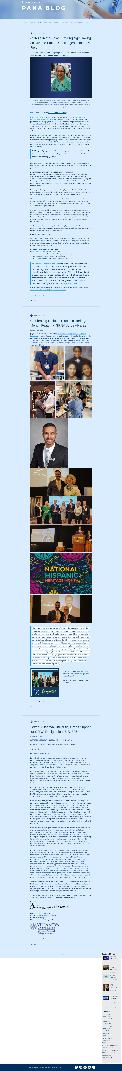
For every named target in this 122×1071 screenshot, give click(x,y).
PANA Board (64, 22)
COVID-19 (104, 1048)
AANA (108, 1052)
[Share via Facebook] (31, 295)
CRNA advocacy (114, 1045)
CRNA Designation (107, 1057)
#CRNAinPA (105, 1045)
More (88, 22)
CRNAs (104, 1052)
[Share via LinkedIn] (39, 295)
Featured (32, 22)
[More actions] (91, 33)
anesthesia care (106, 1055)
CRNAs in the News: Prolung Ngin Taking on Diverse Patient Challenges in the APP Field (60, 42)
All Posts (24, 22)
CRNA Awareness (113, 1050)
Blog (39, 22)
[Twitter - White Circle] (85, 1067)
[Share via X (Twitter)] (35, 295)
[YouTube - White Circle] (89, 1067)
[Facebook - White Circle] (76, 1067)
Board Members (106, 1060)
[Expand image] (47, 363)
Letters (56, 22)
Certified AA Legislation (77, 22)
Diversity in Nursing (114, 1048)
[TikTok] (93, 1067)
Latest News (47, 22)
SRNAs (113, 1052)
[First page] (102, 1007)
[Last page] (119, 1007)
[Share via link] (43, 295)
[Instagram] (80, 1067)
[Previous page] (55, 954)
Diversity (104, 1050)
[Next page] (66, 954)
